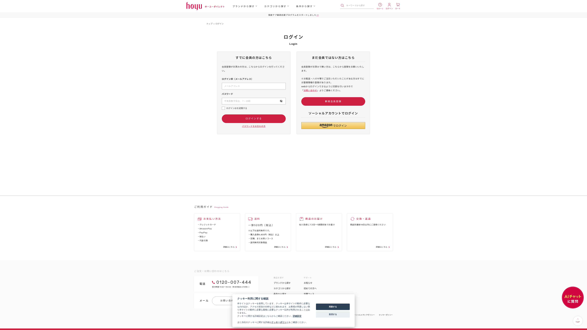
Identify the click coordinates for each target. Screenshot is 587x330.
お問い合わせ (310, 90)
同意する (333, 306)
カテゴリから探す (275, 6)
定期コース (309, 294)
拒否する (333, 314)
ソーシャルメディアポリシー (363, 315)
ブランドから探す (244, 6)
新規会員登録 (333, 101)
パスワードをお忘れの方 (254, 126)
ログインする (254, 118)
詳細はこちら (229, 247)
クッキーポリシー (386, 315)
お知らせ (308, 283)
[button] (333, 125)
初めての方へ (310, 288)
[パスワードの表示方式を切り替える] (281, 101)
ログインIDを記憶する (236, 108)
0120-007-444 (233, 282)
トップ (209, 24)
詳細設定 (297, 316)
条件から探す (304, 6)
